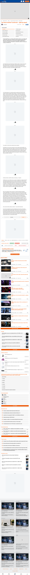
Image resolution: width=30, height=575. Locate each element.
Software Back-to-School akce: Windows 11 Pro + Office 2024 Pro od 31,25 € (22, 566)
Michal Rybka (13, 264)
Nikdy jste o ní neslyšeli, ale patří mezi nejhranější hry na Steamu (11, 464)
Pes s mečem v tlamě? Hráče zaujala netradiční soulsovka (22, 513)
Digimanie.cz (3, 462)
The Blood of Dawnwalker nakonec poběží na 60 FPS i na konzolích (22, 544)
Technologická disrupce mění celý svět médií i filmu (19, 322)
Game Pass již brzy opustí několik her (21, 546)
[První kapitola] (3, 217)
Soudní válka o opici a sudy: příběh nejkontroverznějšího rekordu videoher (17, 289)
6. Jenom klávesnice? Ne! (5, 36)
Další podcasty (15, 436)
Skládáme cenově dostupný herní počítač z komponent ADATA (20, 282)
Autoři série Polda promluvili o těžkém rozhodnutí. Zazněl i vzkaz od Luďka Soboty (21, 515)
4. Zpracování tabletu (5, 33)
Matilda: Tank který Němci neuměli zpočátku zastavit (7, 547)
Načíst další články (15, 328)
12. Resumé (17, 36)
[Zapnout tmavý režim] (23, 1)
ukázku (13, 251)
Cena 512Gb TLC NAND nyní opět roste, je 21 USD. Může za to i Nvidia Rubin (7, 566)
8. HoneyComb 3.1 (18, 30)
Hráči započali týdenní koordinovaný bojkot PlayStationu (7, 527)
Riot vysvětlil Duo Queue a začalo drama (21, 529)
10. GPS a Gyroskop (18, 33)
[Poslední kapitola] (27, 217)
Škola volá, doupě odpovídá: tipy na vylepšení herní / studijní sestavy (12, 461)
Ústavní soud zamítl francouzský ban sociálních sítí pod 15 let (8, 564)
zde (7, 251)
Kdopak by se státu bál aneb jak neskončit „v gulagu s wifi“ (20, 295)
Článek (12, 259)
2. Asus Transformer (5, 30)
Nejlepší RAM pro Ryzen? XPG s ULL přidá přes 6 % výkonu (19, 302)
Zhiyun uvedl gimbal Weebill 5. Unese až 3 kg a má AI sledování (22, 564)
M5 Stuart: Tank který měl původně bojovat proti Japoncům (8, 549)
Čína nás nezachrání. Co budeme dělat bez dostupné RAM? (19, 316)
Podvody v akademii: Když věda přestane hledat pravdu (19, 261)
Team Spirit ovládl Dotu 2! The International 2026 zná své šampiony (7, 515)
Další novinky (15, 349)
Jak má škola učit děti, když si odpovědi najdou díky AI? (19, 275)
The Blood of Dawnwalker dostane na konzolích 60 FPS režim (11, 458)
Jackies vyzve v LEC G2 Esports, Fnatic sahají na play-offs (22, 531)
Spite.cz (3, 459)
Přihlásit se (27, 1)
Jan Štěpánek (5, 24)
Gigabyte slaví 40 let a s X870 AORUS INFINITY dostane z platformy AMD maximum (19, 309)
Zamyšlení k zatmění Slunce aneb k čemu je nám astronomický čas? (19, 268)
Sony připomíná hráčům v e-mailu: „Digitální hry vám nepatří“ (8, 513)
